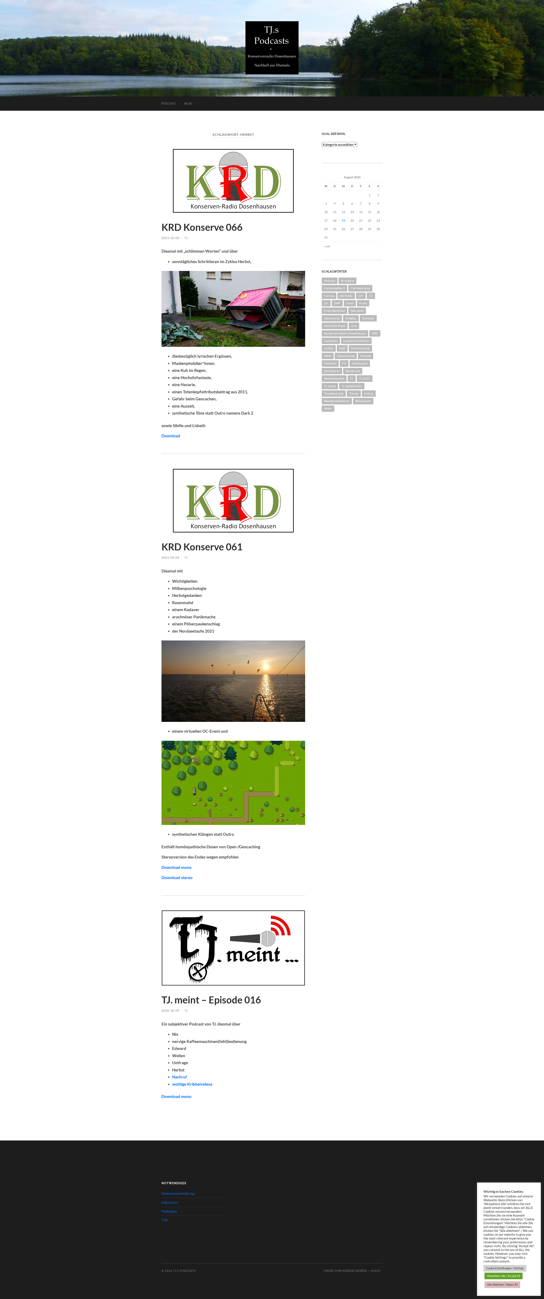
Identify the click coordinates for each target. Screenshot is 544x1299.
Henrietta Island (334, 325)
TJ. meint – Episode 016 (211, 1000)
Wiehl (328, 408)
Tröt (165, 1220)
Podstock (330, 363)
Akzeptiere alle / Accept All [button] (503, 1276)
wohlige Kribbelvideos (192, 1084)
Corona (329, 295)
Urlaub (368, 393)
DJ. (326, 303)
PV (344, 363)
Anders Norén (355, 1270)
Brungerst (347, 280)
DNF (337, 303)
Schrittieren (332, 371)
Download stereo (177, 877)
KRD (375, 333)
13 (352, 212)
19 (343, 220)
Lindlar (328, 348)
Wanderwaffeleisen (337, 401)
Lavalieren (331, 341)
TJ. (186, 238)
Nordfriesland (360, 348)
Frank (363, 303)
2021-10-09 (170, 238)
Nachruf (179, 1076)
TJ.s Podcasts (184, 1270)
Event (350, 303)
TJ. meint (330, 386)
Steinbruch (353, 371)
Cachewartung (360, 288)
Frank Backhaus (334, 310)
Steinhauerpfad (334, 378)
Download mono (176, 1096)
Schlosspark (360, 363)
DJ (371, 295)
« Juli (327, 246)
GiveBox (350, 318)
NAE (342, 348)
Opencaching (345, 356)
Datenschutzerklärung (178, 1193)
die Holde (346, 295)
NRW (327, 356)
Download (171, 435)
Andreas (329, 280)
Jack (354, 325)
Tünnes (353, 393)
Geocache (357, 310)
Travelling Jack (333, 393)
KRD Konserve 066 (202, 227)
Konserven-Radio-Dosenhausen (345, 333)
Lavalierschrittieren (356, 341)
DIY (360, 295)
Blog (188, 103)
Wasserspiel (363, 401)
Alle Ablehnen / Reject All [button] (502, 1284)
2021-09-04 (170, 557)
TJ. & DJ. (364, 378)
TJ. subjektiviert (351, 386)
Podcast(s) (169, 1211)
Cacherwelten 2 (334, 288)
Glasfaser (368, 318)
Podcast (169, 103)
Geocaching (332, 318)
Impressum (170, 1202)
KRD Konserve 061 (202, 546)
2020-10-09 (170, 1010)
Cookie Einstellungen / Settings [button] (505, 1268)
